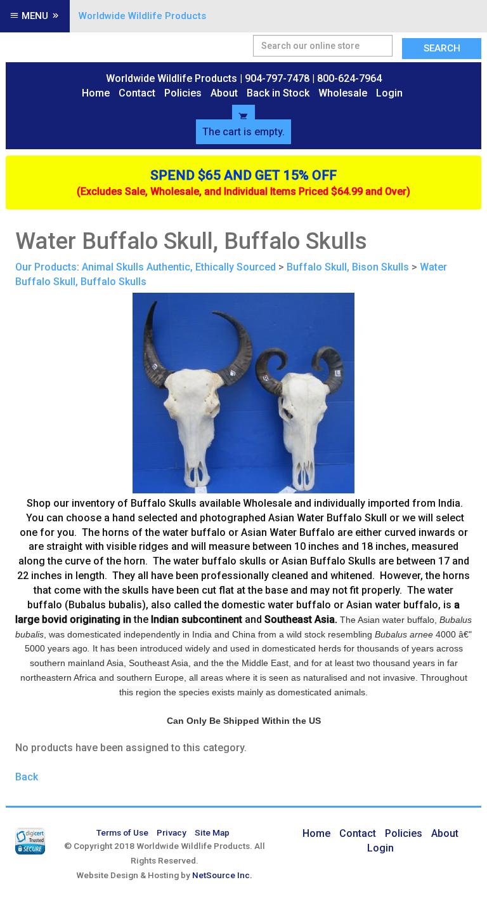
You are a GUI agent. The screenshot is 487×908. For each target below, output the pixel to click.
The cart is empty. (243, 132)
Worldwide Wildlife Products (142, 16)
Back (26, 777)
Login (389, 93)
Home (96, 93)
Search (442, 48)
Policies (183, 93)
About (224, 93)
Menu (35, 16)
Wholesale (342, 93)
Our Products (46, 267)
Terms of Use (122, 832)
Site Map (212, 832)
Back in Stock (278, 93)
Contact (137, 93)
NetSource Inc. (222, 875)
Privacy (171, 832)
